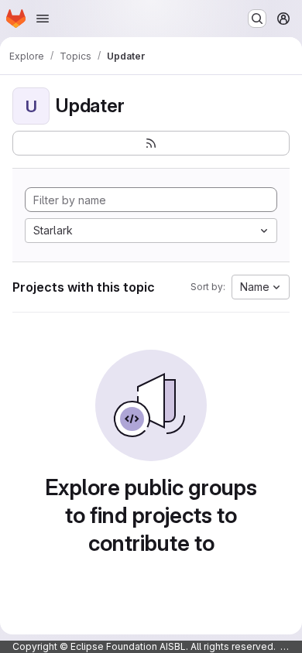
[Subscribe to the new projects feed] (151, 143)
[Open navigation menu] (42, 18)
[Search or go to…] (257, 18)
